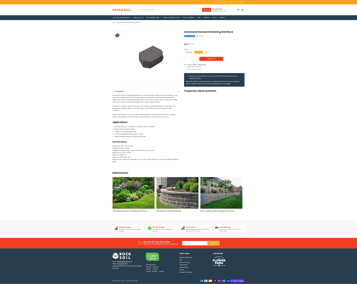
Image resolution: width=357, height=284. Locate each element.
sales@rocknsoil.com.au (124, 261)
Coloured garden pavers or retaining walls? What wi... (130, 211)
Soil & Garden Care (152, 17)
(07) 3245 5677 (122, 264)
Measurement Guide (221, 2)
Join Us (181, 270)
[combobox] (175, 10)
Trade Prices (183, 265)
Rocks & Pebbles (188, 17)
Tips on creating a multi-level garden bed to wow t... (218, 211)
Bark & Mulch (137, 17)
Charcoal (198, 52)
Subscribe (213, 243)
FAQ (180, 260)
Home (114, 22)
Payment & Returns (185, 272)
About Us (207, 17)
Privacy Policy (183, 267)
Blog (214, 17)
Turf (198, 17)
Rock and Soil (121, 281)
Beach (206, 52)
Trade (221, 17)
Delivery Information (185, 257)
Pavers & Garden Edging (171, 17)
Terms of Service (184, 262)
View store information (194, 69)
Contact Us (232, 2)
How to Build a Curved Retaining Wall (168, 211)
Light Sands (189, 52)
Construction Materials (121, 17)
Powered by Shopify (131, 281)
